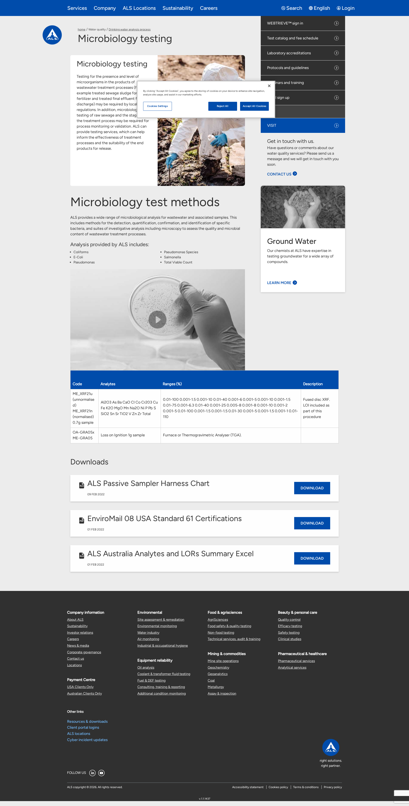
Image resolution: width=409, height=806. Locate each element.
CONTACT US (279, 174)
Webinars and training (285, 82)
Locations (74, 665)
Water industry (148, 633)
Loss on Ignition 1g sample (123, 435)
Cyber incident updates (87, 739)
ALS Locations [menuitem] (139, 8)
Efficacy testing (290, 626)
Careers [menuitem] (208, 8)
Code (77, 384)
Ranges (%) (172, 384)
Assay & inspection (222, 693)
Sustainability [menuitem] (178, 8)
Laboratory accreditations (289, 53)
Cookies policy (278, 787)
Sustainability (77, 626)
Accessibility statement (248, 787)
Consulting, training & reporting (161, 687)
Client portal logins (83, 727)
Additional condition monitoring (161, 693)
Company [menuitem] (105, 8)
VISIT (271, 125)
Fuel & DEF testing (151, 680)
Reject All (223, 106)
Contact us (75, 659)
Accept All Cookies (254, 106)
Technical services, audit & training (234, 639)
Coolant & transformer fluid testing (163, 674)
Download (312, 488)
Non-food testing (221, 633)
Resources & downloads (87, 721)
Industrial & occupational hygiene (162, 646)
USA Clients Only (80, 687)
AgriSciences (218, 620)
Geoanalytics (218, 674)
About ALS (75, 620)
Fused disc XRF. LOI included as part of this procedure (316, 408)
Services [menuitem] (77, 8)
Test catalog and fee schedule (292, 38)
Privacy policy (333, 787)
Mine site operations (223, 661)
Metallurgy (216, 687)
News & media (78, 646)
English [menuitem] (322, 8)
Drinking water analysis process (130, 29)
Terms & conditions (306, 787)
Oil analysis (145, 667)
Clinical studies (289, 639)
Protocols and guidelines (288, 67)
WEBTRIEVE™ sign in (285, 23)
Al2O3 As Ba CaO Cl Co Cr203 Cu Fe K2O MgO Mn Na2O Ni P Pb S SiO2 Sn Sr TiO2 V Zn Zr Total (129, 408)
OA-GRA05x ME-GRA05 (83, 435)
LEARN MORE (279, 282)
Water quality (97, 29)
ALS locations (78, 733)
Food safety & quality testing (229, 626)
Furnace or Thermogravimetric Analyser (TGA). (202, 435)
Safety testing (289, 633)
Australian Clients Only (84, 693)
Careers (73, 639)
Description (313, 384)
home (81, 29)
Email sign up (278, 97)
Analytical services (292, 667)
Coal (211, 680)
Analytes (108, 384)
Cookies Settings (157, 106)
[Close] (269, 86)
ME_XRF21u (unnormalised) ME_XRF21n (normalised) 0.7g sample (83, 408)
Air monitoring (148, 639)
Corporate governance (84, 652)
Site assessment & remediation (160, 620)
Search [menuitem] (294, 8)
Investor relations (80, 633)
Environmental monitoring (157, 626)
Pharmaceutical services (296, 661)
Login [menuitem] (348, 8)
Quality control (289, 620)
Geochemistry (218, 667)
